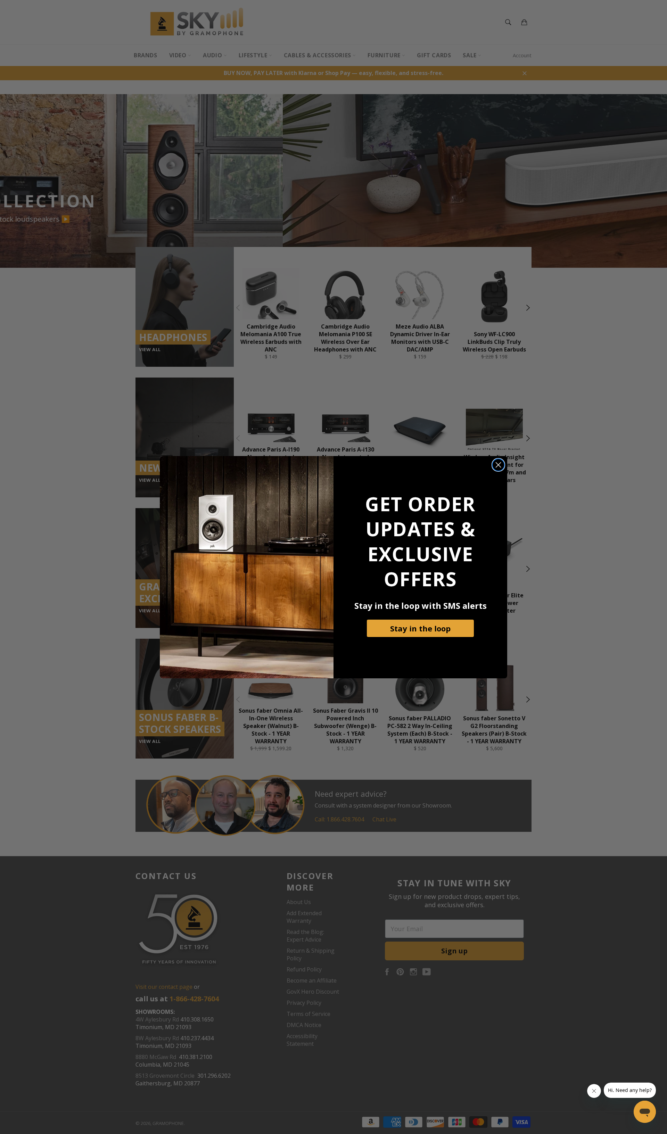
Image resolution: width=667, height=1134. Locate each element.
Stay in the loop (420, 628)
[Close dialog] (498, 465)
